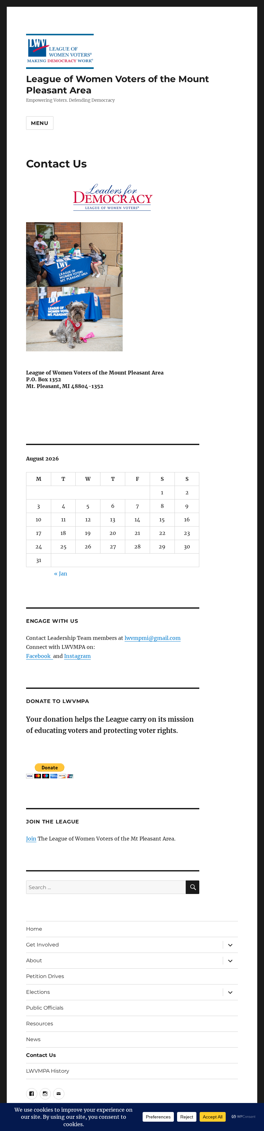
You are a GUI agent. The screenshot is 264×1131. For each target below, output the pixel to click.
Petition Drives (45, 976)
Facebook (39, 656)
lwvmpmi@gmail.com (153, 638)
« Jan (60, 573)
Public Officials (44, 1008)
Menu (40, 123)
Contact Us (41, 1055)
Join (31, 838)
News (33, 1039)
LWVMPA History (47, 1071)
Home (34, 929)
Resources (39, 1024)
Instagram (77, 656)
